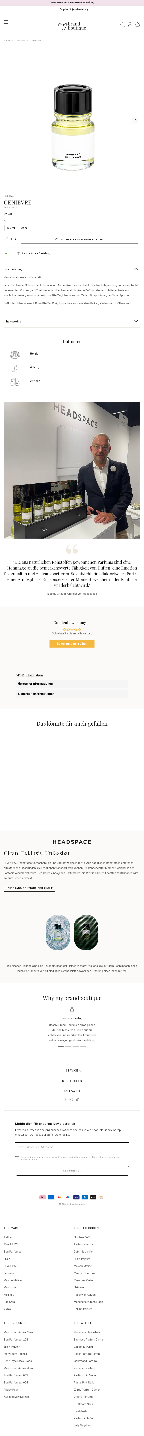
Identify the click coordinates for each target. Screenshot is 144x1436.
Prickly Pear (11, 1389)
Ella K (7, 1259)
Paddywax (10, 1302)
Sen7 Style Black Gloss (18, 1361)
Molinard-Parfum (84, 1273)
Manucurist (10, 1287)
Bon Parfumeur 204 (16, 1339)
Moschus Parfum (84, 1280)
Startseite (8, 40)
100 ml (11, 227)
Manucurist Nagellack (87, 1332)
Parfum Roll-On (83, 1418)
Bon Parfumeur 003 (16, 1375)
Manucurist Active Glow (18, 1332)
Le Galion (9, 1273)
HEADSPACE (22, 40)
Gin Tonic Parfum (84, 1346)
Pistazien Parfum (84, 1368)
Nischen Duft (82, 1237)
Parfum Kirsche (83, 1244)
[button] (52, 800)
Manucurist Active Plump (19, 1368)
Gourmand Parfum (85, 1361)
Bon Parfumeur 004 (16, 1382)
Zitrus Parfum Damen (87, 1389)
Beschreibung (13, 269)
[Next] (135, 120)
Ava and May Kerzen (16, 1396)
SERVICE (72, 1070)
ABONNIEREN (72, 1171)
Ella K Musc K (12, 1346)
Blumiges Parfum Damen (89, 1339)
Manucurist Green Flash (88, 1302)
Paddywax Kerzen (85, 1294)
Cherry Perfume (83, 1396)
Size (6, 221)
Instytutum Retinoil (15, 1354)
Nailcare (79, 1287)
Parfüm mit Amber (85, 1375)
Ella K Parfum (82, 1259)
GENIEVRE (36, 40)
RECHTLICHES (72, 1081)
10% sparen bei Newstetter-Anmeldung (72, 2)
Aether (8, 1237)
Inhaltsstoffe (12, 321)
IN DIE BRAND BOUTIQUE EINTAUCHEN (29, 888)
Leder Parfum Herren (87, 1354)
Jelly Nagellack (83, 1425)
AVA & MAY (11, 1244)
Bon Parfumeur (13, 1251)
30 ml (24, 227)
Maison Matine (13, 1280)
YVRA (7, 1309)
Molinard (9, 1294)
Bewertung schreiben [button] (72, 643)
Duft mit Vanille (83, 1251)
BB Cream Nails (83, 1404)
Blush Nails (80, 1411)
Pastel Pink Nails (84, 1382)
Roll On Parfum (83, 1309)
